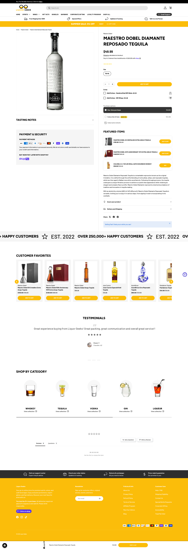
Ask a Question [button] (129, 440)
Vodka (94, 408)
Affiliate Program (129, 506)
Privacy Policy (128, 494)
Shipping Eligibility (161, 494)
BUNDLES (55, 14)
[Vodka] (94, 391)
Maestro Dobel (24, 29)
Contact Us (159, 498)
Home (17, 29)
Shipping (106, 55)
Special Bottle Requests (163, 502)
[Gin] (126, 391)
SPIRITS (25, 14)
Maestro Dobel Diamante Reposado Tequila (41, 29)
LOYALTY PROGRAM (94, 14)
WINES (35, 14)
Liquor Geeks (23, 534)
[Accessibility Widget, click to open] (185, 274)
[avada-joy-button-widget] (4, 545)
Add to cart (144, 84)
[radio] (106, 110)
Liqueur (157, 408)
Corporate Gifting (161, 506)
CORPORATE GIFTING (77, 14)
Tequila (62, 408)
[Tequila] (62, 391)
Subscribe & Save (117, 117)
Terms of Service (129, 502)
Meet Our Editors (129, 510)
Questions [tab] (51, 443)
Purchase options (109, 106)
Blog (125, 514)
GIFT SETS (45, 14)
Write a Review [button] (146, 440)
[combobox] (97, 8)
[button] (171, 8)
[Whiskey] (30, 391)
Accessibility (159, 510)
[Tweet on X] (110, 217)
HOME (18, 14)
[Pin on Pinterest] (118, 217)
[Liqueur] (157, 391)
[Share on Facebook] (114, 217)
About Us (126, 490)
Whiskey (30, 408)
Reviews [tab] (39, 443)
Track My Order (160, 514)
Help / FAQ (158, 490)
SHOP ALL (106, 14)
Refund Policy (128, 498)
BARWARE (64, 14)
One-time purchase (114, 110)
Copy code (112, 24)
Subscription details (114, 123)
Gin (126, 408)
